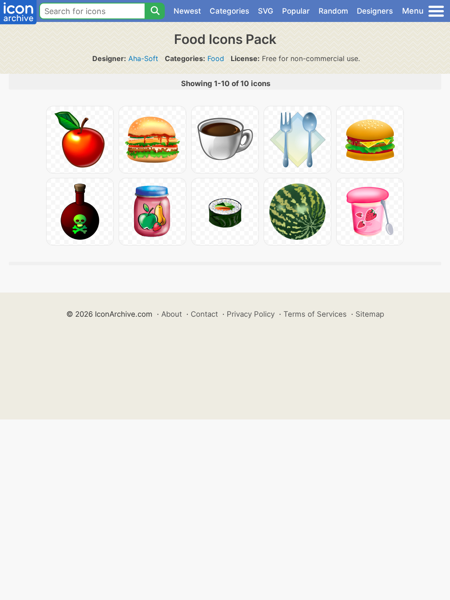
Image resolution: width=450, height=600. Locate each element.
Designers (375, 11)
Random (333, 11)
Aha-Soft (143, 58)
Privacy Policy (251, 314)
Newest (187, 11)
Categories (229, 11)
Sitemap (370, 314)
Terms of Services (315, 314)
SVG (265, 11)
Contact (204, 314)
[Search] (155, 11)
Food (215, 58)
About (171, 314)
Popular (296, 11)
